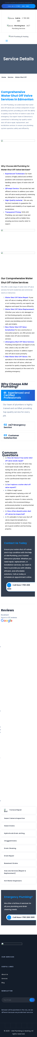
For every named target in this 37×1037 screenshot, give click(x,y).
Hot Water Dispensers (13, 881)
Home (4, 77)
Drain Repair (9, 856)
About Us (5, 974)
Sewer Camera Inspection (14, 818)
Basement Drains (11, 863)
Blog (3, 983)
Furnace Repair (16, 810)
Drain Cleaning (10, 848)
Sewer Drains (9, 826)
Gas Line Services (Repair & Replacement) (15, 872)
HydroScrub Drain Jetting (14, 833)
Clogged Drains (10, 841)
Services (5, 979)
